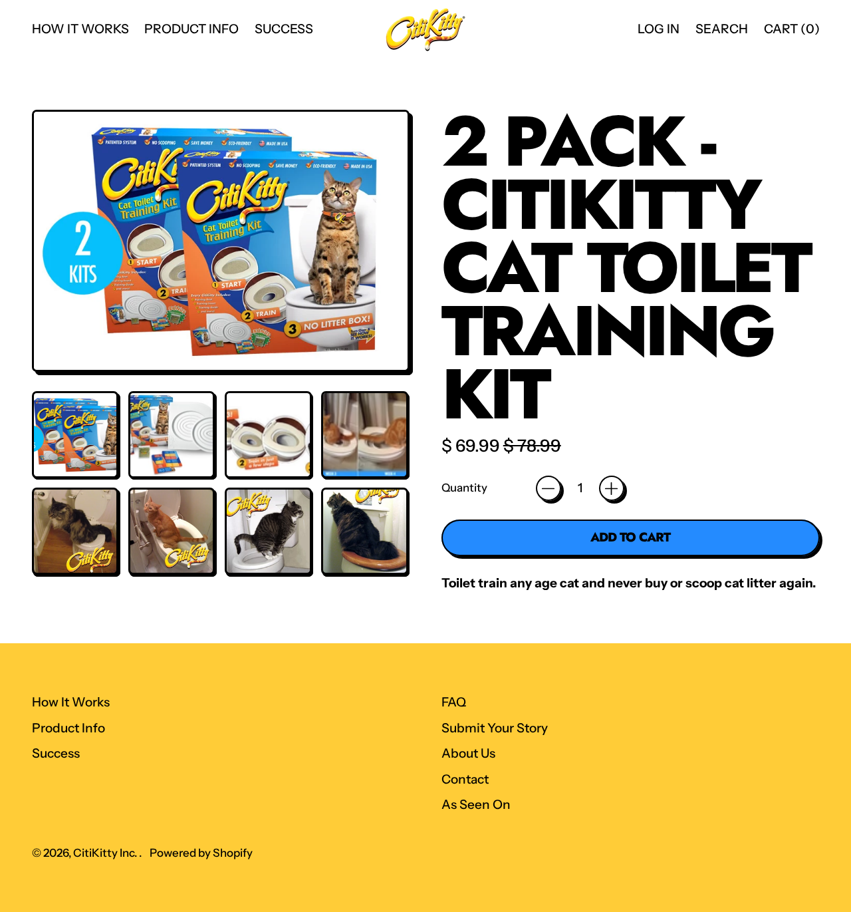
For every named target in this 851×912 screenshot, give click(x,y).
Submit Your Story (494, 728)
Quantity (464, 487)
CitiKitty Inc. (106, 852)
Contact (465, 779)
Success (284, 29)
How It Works (80, 29)
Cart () (791, 33)
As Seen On (476, 804)
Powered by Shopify (201, 852)
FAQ (453, 702)
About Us (468, 753)
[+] (611, 488)
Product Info (191, 29)
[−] (548, 488)
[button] (75, 434)
